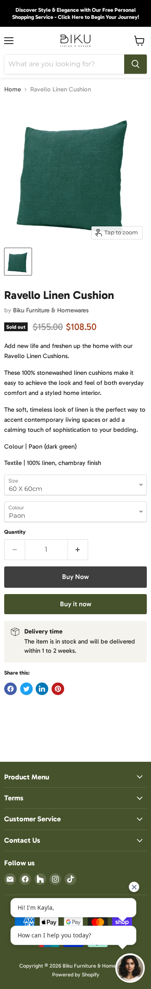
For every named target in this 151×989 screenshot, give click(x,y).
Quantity (15, 532)
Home (12, 89)
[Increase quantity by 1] (78, 549)
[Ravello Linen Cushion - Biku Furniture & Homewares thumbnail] (18, 261)
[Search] (135, 64)
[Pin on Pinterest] (58, 689)
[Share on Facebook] (10, 689)
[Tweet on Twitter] (26, 689)
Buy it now (75, 604)
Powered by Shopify (75, 974)
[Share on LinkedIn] (42, 689)
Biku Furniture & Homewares (51, 310)
